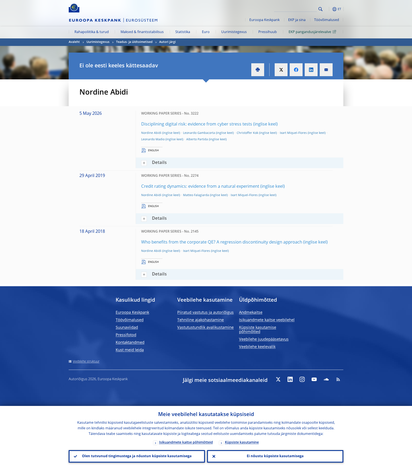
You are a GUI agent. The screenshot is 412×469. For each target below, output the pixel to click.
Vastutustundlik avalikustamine (205, 328)
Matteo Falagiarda (196, 195)
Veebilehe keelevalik (257, 347)
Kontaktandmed (130, 343)
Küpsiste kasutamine (242, 442)
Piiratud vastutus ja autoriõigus (205, 313)
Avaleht (74, 42)
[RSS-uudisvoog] (338, 379)
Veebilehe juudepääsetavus (264, 339)
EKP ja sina (297, 20)
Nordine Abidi (151, 133)
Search (320, 9)
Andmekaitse (250, 313)
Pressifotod (126, 335)
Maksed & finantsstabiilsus (142, 32)
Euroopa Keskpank (264, 20)
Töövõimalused (326, 20)
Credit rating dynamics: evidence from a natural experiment (200, 187)
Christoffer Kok (247, 133)
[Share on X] (281, 69)
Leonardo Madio (153, 139)
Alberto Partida (197, 139)
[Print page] (257, 69)
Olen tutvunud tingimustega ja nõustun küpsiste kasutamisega (137, 456)
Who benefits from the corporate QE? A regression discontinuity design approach (221, 242)
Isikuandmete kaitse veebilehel (267, 320)
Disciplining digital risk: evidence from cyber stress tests (196, 124)
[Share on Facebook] (296, 69)
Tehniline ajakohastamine (200, 320)
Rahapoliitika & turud (91, 32)
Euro (206, 32)
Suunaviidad (127, 328)
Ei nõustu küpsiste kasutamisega (275, 456)
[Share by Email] (326, 69)
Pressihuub (267, 32)
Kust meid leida (130, 350)
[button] (328, 9)
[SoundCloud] (326, 379)
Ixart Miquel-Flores (293, 133)
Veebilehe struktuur (86, 361)
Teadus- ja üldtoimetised (134, 42)
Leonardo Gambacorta (199, 133)
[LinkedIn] (290, 379)
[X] (278, 379)
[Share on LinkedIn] (311, 69)
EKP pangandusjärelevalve (310, 32)
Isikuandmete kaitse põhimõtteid (186, 442)
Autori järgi (167, 42)
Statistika (182, 32)
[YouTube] (314, 379)
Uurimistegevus (234, 32)
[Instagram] (302, 379)
